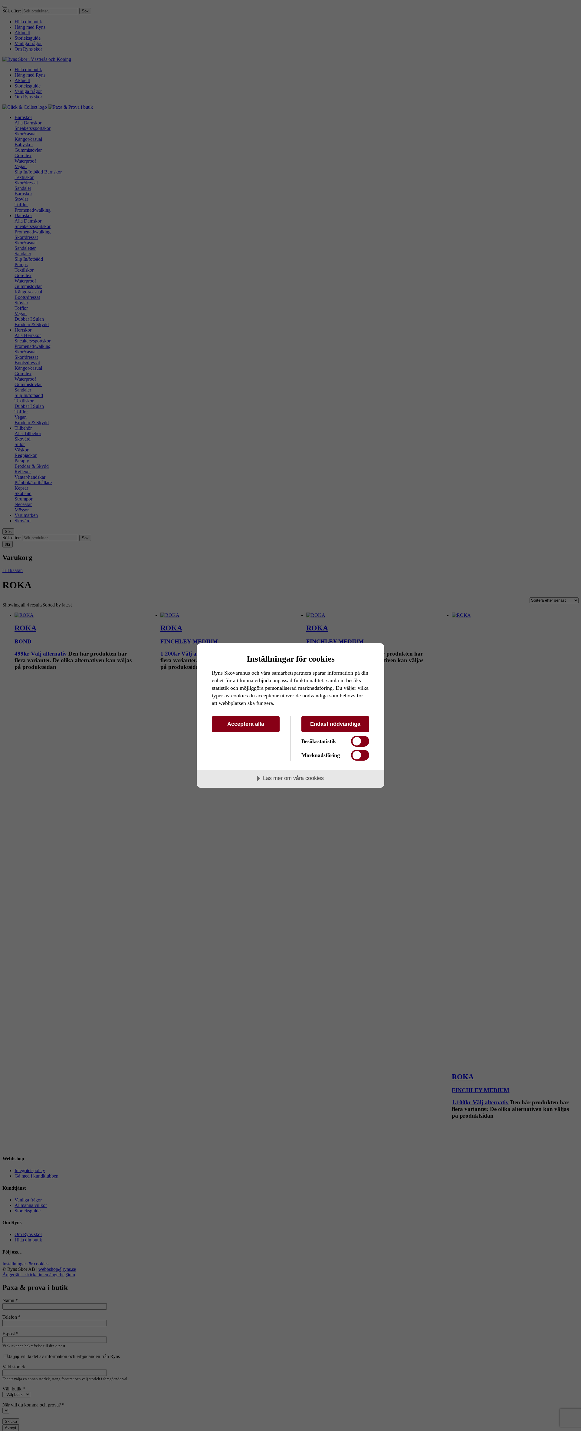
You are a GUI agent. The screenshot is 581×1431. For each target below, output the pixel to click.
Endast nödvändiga (335, 724)
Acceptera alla (245, 724)
